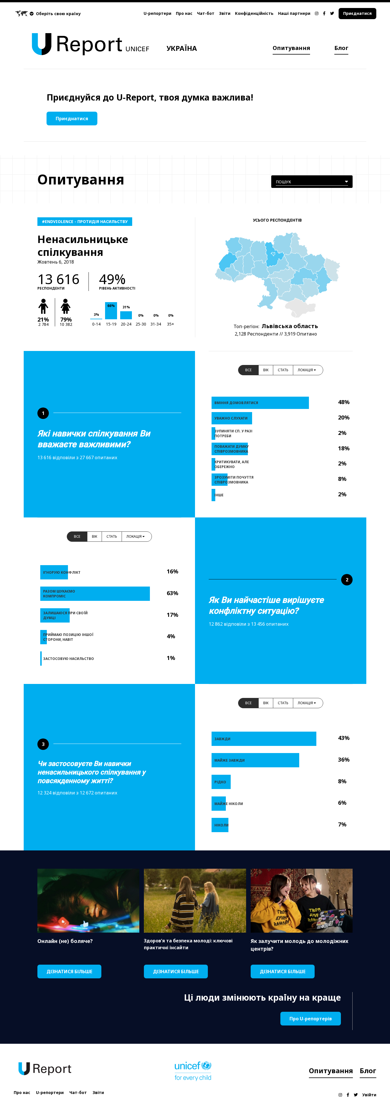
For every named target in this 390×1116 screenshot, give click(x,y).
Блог (341, 48)
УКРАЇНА (181, 48)
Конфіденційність (254, 13)
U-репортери (157, 13)
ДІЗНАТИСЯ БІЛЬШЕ (69, 971)
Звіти (224, 13)
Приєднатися (357, 13)
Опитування (291, 48)
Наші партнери (294, 13)
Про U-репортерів (311, 1018)
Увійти (369, 1094)
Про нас (184, 13)
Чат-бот (205, 13)
